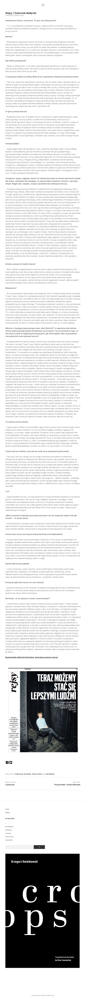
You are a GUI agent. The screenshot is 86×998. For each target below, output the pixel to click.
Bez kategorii (9, 827)
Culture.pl (9, 784)
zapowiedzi (50, 774)
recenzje (27, 774)
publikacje (19, 774)
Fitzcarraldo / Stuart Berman (67, 784)
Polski (7, 809)
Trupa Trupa (37, 774)
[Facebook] (7, 762)
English (7, 812)
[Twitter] (11, 762)
